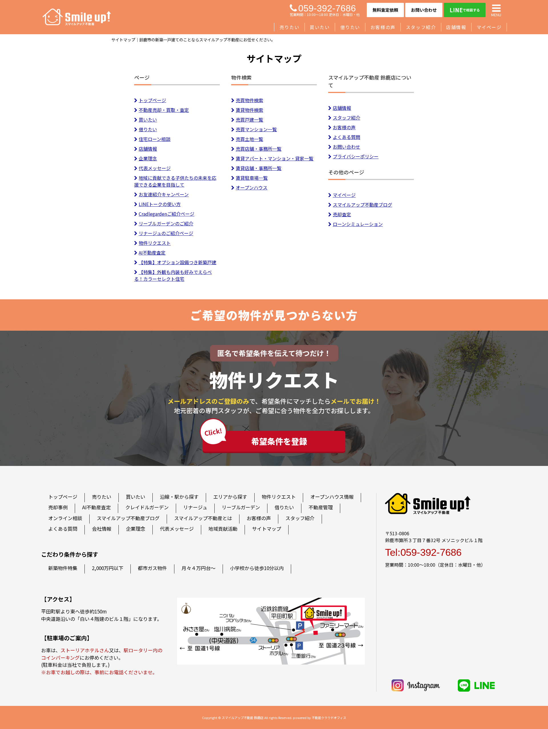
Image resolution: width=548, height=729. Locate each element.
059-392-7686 (327, 8)
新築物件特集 (62, 568)
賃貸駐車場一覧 (252, 177)
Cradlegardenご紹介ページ (166, 213)
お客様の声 (383, 27)
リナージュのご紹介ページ (166, 233)
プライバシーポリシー (355, 156)
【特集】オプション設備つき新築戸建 (177, 262)
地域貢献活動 (222, 528)
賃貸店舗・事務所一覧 (258, 168)
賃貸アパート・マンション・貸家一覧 (274, 158)
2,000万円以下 (107, 568)
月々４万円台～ (198, 568)
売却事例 (58, 507)
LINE (465, 10)
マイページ (489, 27)
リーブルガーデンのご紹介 (166, 223)
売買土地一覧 (249, 139)
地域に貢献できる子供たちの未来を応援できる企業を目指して (175, 181)
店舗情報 (456, 27)
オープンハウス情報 (332, 496)
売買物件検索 (249, 100)
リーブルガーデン (241, 507)
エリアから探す (230, 496)
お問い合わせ (424, 10)
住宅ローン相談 (154, 139)
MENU (496, 14)
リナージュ (195, 507)
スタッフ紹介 (421, 27)
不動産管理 (321, 507)
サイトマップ (266, 528)
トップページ (152, 100)
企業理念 (148, 158)
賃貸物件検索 (249, 109)
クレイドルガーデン (147, 507)
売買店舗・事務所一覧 (258, 148)
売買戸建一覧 (249, 119)
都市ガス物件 (152, 568)
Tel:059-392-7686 (423, 552)
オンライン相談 (65, 518)
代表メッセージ (155, 168)
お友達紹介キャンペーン (164, 194)
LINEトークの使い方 (160, 204)
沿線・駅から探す (179, 496)
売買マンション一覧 (256, 129)
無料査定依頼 (385, 10)
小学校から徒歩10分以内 (257, 568)
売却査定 (342, 214)
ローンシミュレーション (358, 224)
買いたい (320, 27)
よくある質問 (346, 137)
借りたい (350, 27)
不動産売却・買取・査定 (164, 109)
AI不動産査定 (152, 252)
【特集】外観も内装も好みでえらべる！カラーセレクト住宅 (173, 275)
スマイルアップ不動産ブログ (362, 204)
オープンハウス (251, 187)
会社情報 (101, 528)
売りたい (289, 27)
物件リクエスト (155, 242)
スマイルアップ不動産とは (203, 518)
